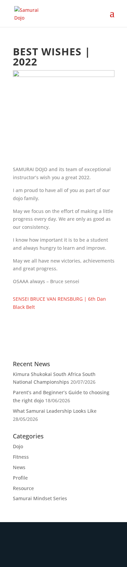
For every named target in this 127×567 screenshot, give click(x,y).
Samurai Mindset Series (40, 498)
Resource (23, 488)
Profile (20, 478)
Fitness (21, 457)
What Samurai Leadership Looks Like (55, 411)
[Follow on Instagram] (75, 552)
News (19, 467)
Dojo (18, 446)
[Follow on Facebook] (52, 552)
